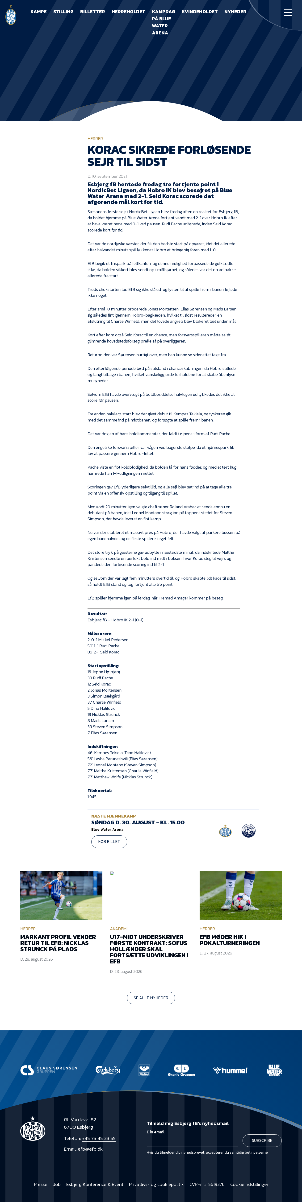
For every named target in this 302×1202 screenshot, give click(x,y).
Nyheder (235, 11)
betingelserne (256, 1152)
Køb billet (109, 842)
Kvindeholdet (200, 11)
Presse (40, 1184)
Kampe (38, 11)
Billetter (92, 11)
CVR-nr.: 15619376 (207, 1184)
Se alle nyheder (151, 998)
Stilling (63, 11)
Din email (156, 1132)
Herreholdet (128, 11)
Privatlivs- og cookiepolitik (156, 1184)
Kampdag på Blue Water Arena (163, 22)
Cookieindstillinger (249, 1184)
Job (57, 1184)
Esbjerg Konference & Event (94, 1184)
